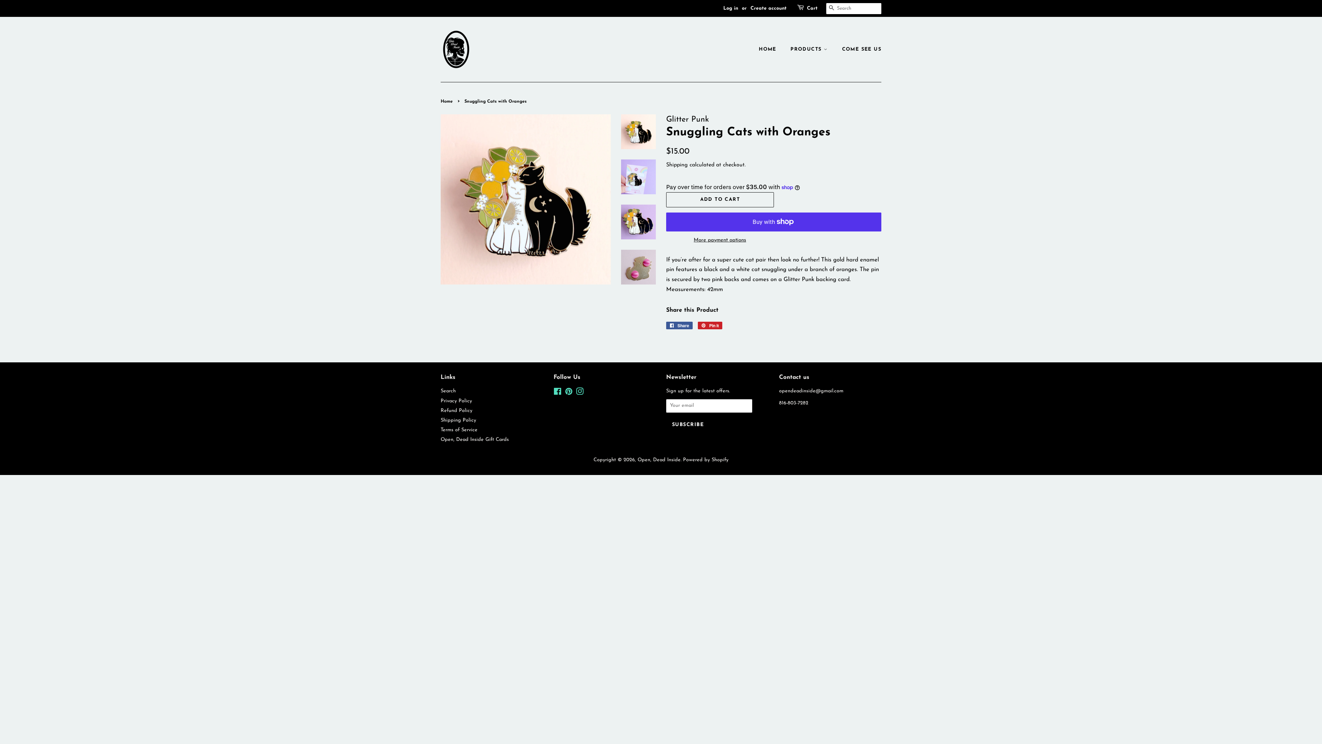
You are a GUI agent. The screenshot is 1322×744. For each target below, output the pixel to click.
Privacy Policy (456, 401)
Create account (769, 8)
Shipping (677, 165)
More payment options (720, 240)
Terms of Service (459, 430)
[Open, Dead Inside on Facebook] (558, 393)
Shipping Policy (458, 420)
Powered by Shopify (705, 460)
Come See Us (861, 49)
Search (448, 391)
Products (807, 49)
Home (767, 49)
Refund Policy (456, 410)
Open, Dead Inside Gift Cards (475, 439)
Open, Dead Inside (659, 460)
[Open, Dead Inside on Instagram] (580, 393)
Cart (812, 8)
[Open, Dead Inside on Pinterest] (569, 393)
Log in (730, 8)
